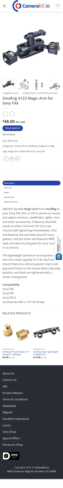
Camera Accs (11, 93)
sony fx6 (40, 151)
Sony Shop (9, 432)
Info (5, 386)
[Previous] (8, 47)
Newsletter (9, 406)
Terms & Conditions (15, 399)
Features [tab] (8, 187)
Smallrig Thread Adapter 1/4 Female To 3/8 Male (16, 353)
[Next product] (5, 114)
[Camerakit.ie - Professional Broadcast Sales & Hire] (31, 6)
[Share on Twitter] (11, 159)
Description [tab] (9, 183)
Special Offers (11, 438)
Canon (7, 425)
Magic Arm (13, 151)
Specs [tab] (6, 192)
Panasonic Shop (13, 445)
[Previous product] (12, 114)
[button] (4, 6)
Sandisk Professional (16, 419)
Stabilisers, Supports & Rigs (39, 93)
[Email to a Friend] (17, 159)
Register (8, 412)
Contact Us (9, 380)
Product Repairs (13, 393)
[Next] (55, 47)
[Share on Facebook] (5, 159)
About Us (8, 373)
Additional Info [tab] (10, 202)
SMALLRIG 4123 (27, 151)
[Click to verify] (11, 455)
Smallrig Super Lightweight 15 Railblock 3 (45, 353)
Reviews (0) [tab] (9, 197)
